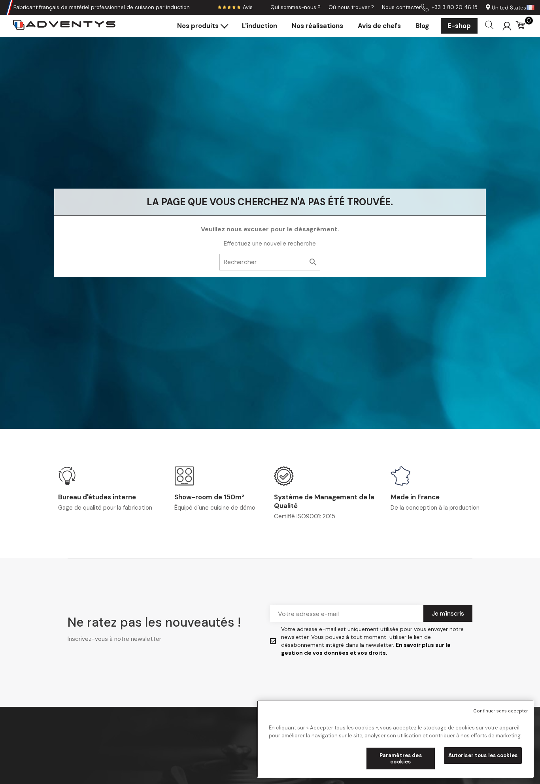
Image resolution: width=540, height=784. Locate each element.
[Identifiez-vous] (507, 26)
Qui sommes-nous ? (295, 7)
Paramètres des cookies (401, 758)
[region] (395, 739)
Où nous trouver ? (351, 7)
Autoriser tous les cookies (482, 755)
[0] (521, 26)
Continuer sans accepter (501, 711)
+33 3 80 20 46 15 (455, 7)
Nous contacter (401, 7)
